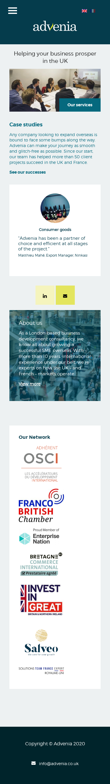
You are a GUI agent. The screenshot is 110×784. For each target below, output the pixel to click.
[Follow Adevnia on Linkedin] (45, 296)
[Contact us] (65, 296)
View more (29, 384)
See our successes (27, 172)
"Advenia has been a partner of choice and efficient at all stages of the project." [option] (53, 242)
